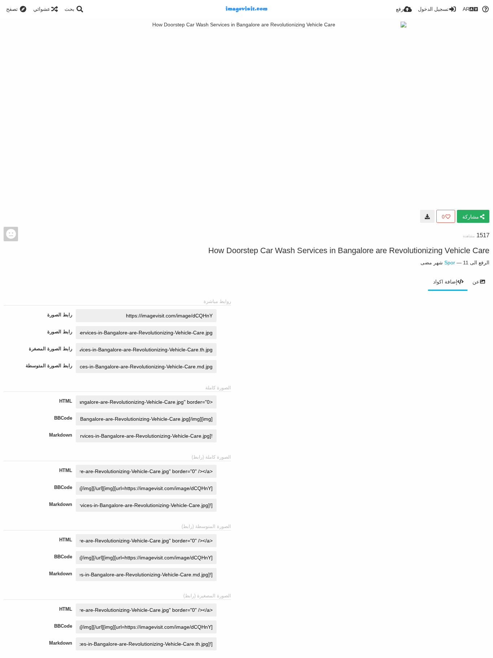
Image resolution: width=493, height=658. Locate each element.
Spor (449, 262)
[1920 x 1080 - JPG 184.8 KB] (427, 216)
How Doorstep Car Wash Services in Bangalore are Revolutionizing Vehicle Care (348, 250)
